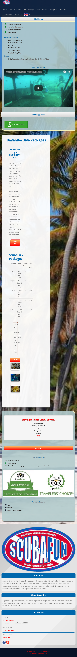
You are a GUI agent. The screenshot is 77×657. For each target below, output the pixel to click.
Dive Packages (29, 9)
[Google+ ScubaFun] (7, 642)
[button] (27, 14)
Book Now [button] (15, 242)
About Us (18, 14)
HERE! (38, 436)
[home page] (6, 2)
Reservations (7, 14)
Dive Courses (42, 9)
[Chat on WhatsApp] (16, 124)
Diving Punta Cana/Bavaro (58, 9)
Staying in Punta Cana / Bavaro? (38, 419)
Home (5, 9)
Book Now (38, 448)
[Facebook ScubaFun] (4, 642)
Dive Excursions (15, 9)
